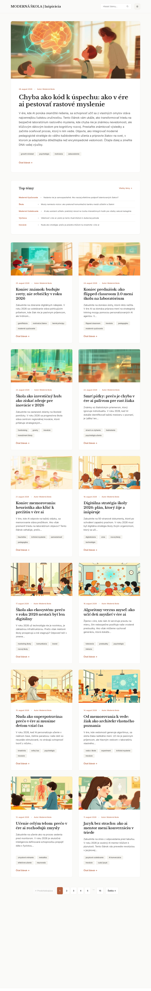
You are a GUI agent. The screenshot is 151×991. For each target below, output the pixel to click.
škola (21, 204)
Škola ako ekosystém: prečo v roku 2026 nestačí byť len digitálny (40, 614)
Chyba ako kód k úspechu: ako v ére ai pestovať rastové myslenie (73, 100)
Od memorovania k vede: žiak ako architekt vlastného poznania (109, 721)
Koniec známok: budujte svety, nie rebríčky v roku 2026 (39, 294)
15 (100, 891)
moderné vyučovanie (28, 197)
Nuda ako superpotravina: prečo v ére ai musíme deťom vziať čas (39, 721)
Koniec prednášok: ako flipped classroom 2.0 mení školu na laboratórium (108, 294)
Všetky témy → (125, 188)
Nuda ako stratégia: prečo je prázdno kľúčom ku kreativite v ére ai (70, 225)
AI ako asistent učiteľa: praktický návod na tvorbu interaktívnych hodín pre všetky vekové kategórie (87, 211)
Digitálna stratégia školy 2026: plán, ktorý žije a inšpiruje (105, 507)
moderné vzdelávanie (28, 211)
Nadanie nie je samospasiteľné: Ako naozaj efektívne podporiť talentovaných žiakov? (81, 197)
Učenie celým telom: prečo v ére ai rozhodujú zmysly (41, 825)
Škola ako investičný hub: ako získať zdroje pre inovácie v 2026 (39, 400)
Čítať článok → (25, 162)
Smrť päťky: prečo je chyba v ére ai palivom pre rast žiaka (109, 398)
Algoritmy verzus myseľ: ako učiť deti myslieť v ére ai (109, 612)
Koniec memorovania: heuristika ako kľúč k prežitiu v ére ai (36, 507)
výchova (23, 218)
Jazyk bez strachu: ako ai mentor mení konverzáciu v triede (109, 828)
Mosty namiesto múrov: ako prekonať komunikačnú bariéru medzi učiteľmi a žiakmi (77, 204)
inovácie (22, 225)
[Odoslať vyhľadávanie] (127, 6)
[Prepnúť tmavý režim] (137, 6)
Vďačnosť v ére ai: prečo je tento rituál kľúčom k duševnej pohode (70, 218)
